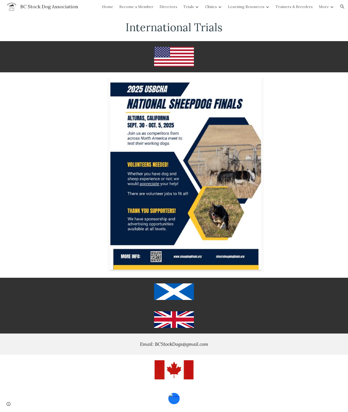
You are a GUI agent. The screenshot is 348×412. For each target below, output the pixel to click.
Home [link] (107, 6)
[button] (342, 6)
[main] (174, 27)
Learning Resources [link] (246, 6)
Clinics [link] (211, 6)
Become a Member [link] (136, 6)
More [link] (324, 6)
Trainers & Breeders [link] (294, 6)
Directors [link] (168, 6)
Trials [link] (188, 6)
